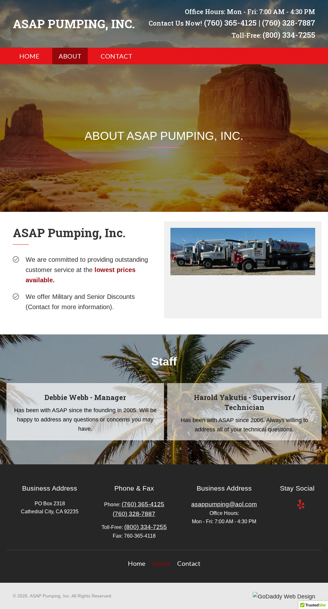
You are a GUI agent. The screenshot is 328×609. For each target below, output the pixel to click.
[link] (29, 56)
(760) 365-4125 (230, 23)
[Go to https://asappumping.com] (74, 24)
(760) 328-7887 (288, 23)
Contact (189, 563)
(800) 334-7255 (289, 35)
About (161, 563)
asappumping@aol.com (224, 504)
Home (136, 563)
